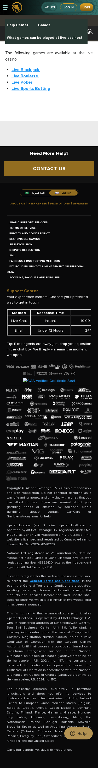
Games (44, 25)
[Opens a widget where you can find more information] (78, 733)
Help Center (17, 25)
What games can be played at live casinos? (44, 37)
